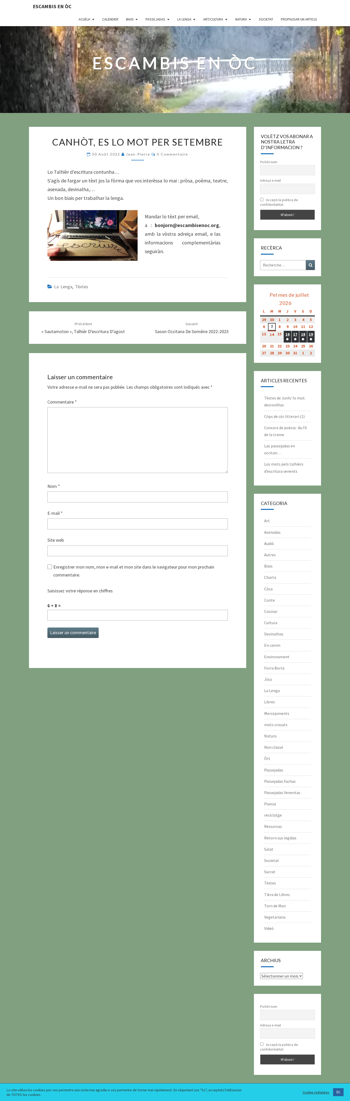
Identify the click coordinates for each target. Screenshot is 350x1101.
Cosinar (270, 611)
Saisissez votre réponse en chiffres (80, 591)
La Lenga (184, 19)
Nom (53, 486)
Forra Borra (274, 668)
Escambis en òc (52, 6)
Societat (266, 19)
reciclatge (273, 815)
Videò (269, 928)
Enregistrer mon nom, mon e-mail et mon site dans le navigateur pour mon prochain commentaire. (133, 571)
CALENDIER (110, 19)
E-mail (55, 513)
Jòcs (268, 679)
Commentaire (62, 402)
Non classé (273, 747)
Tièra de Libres (277, 894)
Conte (269, 600)
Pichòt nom (268, 162)
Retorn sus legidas (280, 837)
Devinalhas (273, 633)
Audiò (269, 543)
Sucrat (269, 871)
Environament (277, 656)
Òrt (267, 758)
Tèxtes (81, 287)
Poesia (270, 803)
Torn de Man (275, 905)
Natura (241, 19)
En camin (272, 645)
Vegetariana (274, 917)
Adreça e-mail (270, 180)
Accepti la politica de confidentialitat (279, 202)
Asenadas (272, 532)
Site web (55, 540)
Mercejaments (276, 713)
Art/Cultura (213, 19)
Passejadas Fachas (280, 781)
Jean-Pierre (138, 154)
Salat (268, 849)
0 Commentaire (172, 154)
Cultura (270, 622)
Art (267, 520)
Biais (130, 19)
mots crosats (275, 724)
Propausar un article (299, 19)
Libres (269, 701)
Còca (268, 588)
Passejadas (155, 19)
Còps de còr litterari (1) (284, 416)
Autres (270, 554)
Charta (270, 577)
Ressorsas (273, 826)
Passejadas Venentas (282, 792)
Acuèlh (84, 19)
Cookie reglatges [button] (316, 1092)
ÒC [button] (338, 1092)
